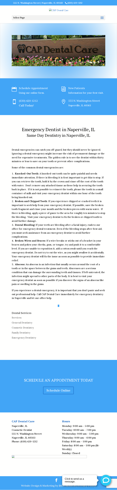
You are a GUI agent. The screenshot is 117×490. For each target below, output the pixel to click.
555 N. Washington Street (84, 100)
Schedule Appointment (33, 88)
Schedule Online (58, 390)
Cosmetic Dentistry (23, 327)
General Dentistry (22, 322)
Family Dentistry (21, 332)
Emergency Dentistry (24, 337)
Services (16, 317)
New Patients (76, 88)
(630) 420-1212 (28, 100)
